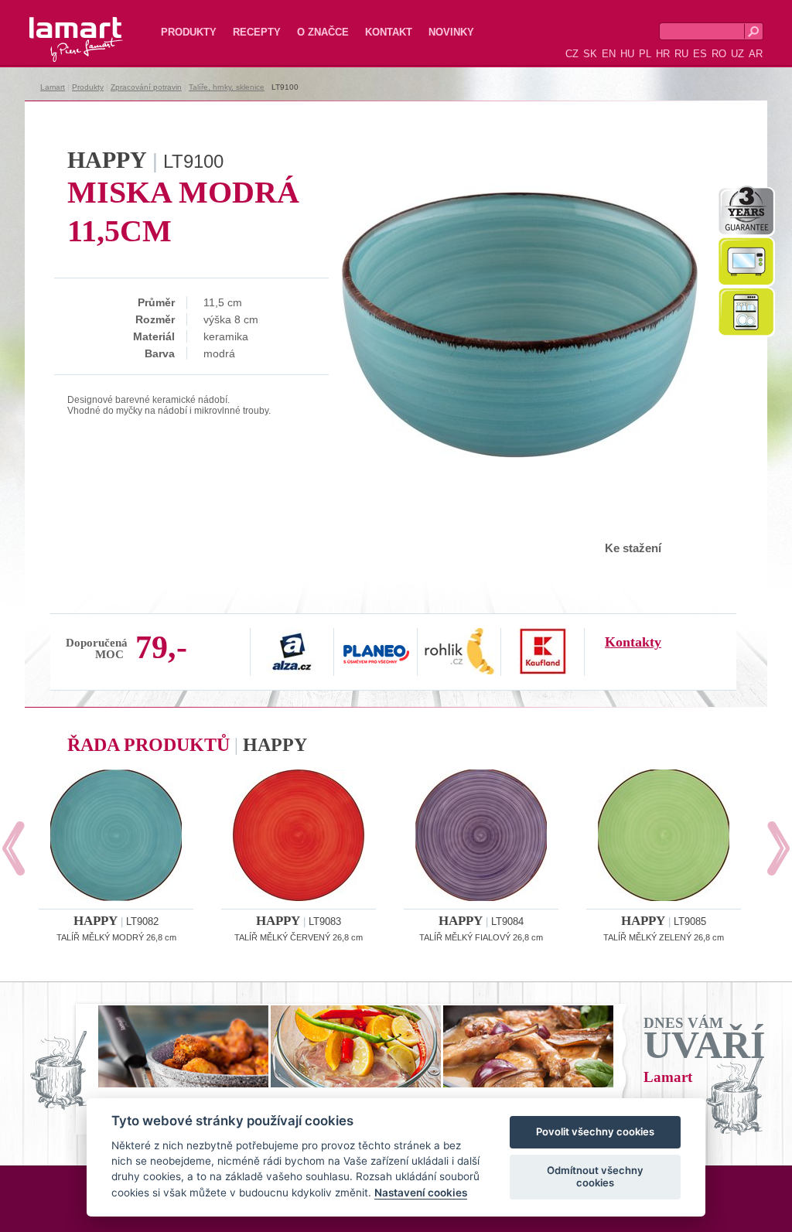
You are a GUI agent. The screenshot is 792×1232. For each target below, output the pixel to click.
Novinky (451, 32)
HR (663, 54)
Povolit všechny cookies (595, 1131)
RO (719, 54)
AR (756, 54)
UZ (737, 54)
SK (590, 54)
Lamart (59, 27)
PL (645, 54)
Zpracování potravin (146, 87)
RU (681, 54)
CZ (572, 54)
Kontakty (633, 642)
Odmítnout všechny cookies (595, 1176)
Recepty (257, 32)
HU (627, 54)
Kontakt (388, 32)
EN (609, 54)
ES (700, 54)
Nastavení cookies (420, 1192)
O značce (323, 32)
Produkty (189, 32)
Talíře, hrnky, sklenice (227, 87)
